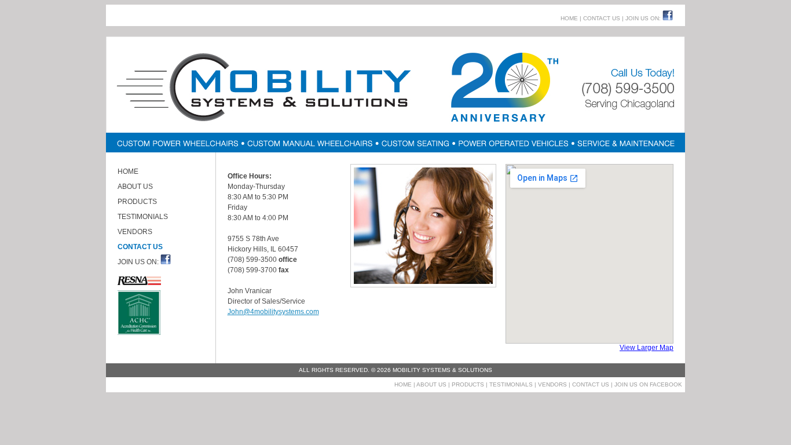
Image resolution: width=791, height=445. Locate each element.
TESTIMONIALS (143, 217)
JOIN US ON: (643, 18)
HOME (569, 18)
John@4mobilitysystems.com (273, 312)
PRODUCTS (137, 202)
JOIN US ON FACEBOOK (647, 384)
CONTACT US (601, 18)
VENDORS (135, 232)
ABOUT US (135, 187)
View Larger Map (646, 348)
